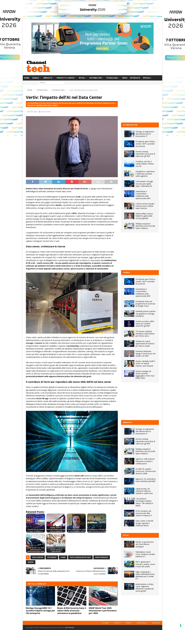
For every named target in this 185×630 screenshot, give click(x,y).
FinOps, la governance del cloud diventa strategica (145, 544)
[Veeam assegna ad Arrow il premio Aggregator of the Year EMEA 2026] (129, 373)
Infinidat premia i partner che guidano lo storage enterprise (146, 313)
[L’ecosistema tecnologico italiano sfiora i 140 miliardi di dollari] (129, 501)
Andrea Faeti (46, 111)
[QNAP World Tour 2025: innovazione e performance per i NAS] (103, 596)
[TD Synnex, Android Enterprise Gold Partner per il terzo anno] (129, 333)
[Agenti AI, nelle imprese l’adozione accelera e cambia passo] (129, 461)
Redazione (156, 623)
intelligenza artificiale (80, 557)
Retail (82, 78)
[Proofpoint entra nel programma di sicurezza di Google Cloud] (129, 303)
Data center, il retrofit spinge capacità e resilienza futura (144, 523)
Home (26, 78)
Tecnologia (112, 78)
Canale (35, 78)
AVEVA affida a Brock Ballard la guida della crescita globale (144, 215)
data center (37, 557)
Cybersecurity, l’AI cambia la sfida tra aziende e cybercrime (144, 491)
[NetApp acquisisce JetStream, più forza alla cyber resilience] (129, 226)
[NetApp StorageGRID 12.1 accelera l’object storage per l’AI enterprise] (40, 596)
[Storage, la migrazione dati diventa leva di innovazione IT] (129, 134)
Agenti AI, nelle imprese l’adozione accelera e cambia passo (145, 461)
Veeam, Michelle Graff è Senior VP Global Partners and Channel (145, 363)
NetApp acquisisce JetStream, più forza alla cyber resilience (145, 225)
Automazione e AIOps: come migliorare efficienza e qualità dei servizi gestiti (145, 587)
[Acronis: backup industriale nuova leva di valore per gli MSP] (129, 153)
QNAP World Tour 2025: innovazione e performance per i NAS (103, 611)
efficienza (51, 557)
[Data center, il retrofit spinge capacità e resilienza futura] (129, 523)
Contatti (117, 623)
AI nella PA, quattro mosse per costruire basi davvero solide (146, 471)
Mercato (47, 78)
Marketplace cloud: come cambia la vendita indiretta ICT (145, 554)
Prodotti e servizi (65, 78)
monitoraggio (101, 557)
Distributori (95, 78)
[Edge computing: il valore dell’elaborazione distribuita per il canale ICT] (129, 574)
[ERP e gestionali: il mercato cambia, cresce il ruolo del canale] (129, 564)
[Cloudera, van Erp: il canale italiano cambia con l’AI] (129, 163)
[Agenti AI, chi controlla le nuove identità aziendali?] (129, 481)
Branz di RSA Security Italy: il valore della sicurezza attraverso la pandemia (71, 611)
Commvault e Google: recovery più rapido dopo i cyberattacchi (144, 183)
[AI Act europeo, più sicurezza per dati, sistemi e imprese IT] (129, 513)
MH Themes (70, 627)
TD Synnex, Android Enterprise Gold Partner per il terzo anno (145, 333)
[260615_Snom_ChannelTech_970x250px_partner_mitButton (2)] (92, 52)
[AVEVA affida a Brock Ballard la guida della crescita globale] (129, 216)
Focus (126, 535)
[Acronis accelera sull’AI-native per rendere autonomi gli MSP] (129, 323)
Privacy (129, 623)
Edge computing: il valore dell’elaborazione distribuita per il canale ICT (145, 575)
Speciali (146, 78)
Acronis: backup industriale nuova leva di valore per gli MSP (145, 153)
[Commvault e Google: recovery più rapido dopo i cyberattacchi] (129, 183)
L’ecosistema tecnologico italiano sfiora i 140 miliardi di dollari (144, 502)
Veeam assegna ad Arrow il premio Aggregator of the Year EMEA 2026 (145, 374)
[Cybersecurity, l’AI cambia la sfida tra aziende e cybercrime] (129, 491)
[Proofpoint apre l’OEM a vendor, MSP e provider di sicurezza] (129, 143)
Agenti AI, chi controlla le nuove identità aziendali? (146, 480)
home (63, 557)
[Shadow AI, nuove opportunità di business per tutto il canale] (129, 343)
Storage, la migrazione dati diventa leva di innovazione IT (145, 133)
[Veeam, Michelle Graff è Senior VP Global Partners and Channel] (129, 363)
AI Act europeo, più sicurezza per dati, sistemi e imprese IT (144, 513)
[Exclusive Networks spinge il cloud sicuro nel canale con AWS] (129, 353)
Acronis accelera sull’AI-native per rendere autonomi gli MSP (145, 323)
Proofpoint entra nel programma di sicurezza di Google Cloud (145, 303)
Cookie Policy (142, 623)
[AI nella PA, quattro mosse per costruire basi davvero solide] (129, 471)
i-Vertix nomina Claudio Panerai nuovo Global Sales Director (145, 206)
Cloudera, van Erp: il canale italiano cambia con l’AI (145, 163)
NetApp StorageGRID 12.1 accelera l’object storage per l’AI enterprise (40, 611)
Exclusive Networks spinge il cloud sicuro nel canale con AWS (145, 353)
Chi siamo (105, 623)
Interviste (135, 78)
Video (124, 78)
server (30, 562)
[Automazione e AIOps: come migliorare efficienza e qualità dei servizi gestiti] (129, 586)
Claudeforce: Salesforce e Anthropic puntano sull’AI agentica (145, 173)
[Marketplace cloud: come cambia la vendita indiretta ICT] (129, 554)
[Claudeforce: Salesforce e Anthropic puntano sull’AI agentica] (129, 173)
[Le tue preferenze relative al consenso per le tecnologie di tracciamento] (180, 625)
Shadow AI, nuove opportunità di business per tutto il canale (145, 343)
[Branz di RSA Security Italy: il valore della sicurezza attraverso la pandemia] (71, 596)
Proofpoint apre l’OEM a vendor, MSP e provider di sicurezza (145, 143)
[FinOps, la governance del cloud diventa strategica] (129, 544)
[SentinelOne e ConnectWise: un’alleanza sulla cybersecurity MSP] (129, 193)
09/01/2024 (33, 111)
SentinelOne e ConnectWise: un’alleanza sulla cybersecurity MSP (143, 195)
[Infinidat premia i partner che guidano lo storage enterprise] (129, 313)
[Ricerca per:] (51, 82)
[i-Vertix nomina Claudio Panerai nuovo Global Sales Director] (129, 206)
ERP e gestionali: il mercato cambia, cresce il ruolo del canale (145, 564)
